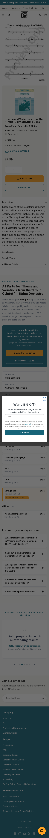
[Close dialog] (44, 399)
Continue (24, 432)
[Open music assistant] (42, 831)
